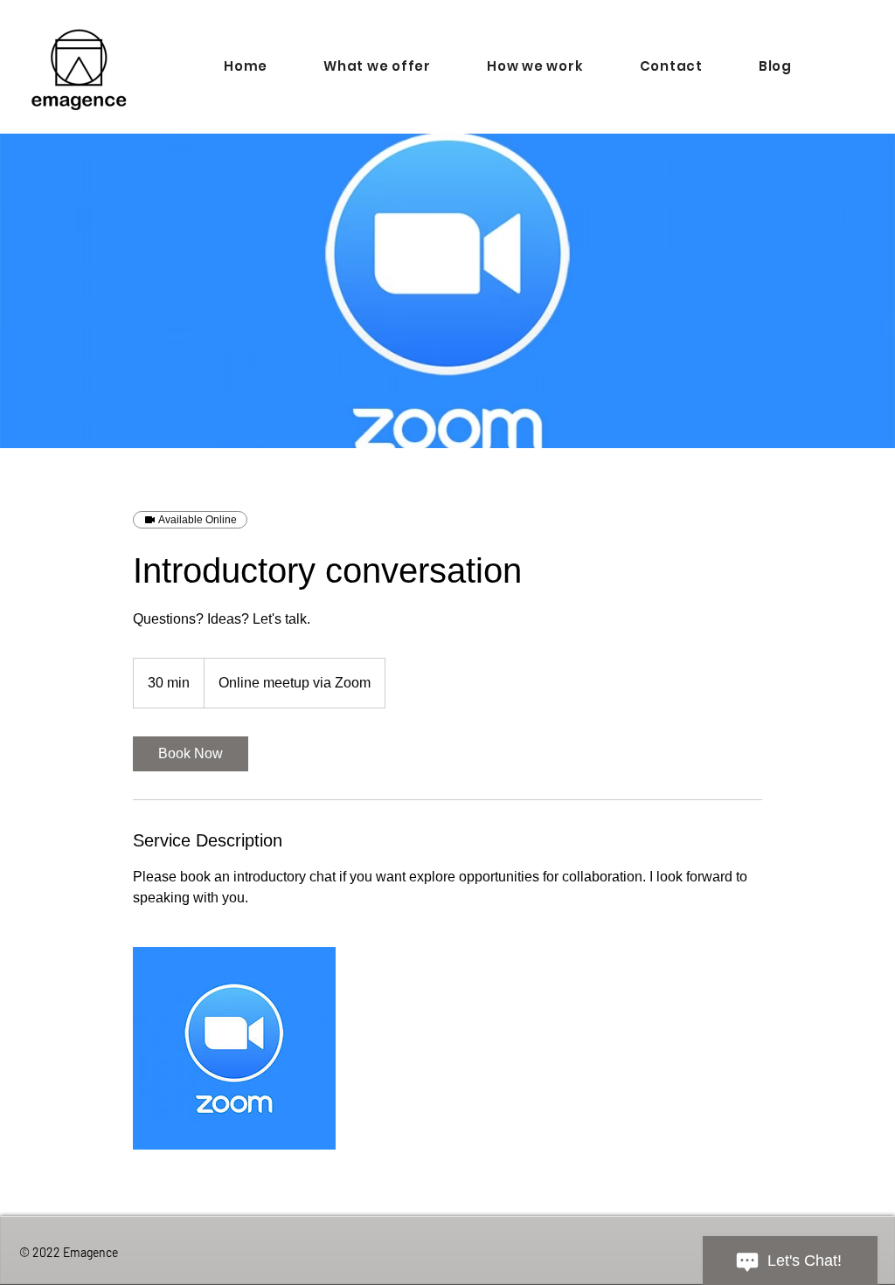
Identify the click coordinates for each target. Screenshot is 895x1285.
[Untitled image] (234, 1048)
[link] (190, 753)
